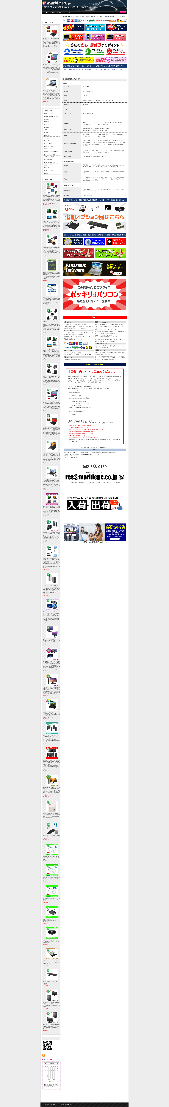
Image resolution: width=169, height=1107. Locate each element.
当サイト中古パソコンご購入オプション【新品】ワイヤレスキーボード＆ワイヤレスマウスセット (51, 983)
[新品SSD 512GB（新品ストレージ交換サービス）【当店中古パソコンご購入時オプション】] (52, 870)
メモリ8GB (48, 140)
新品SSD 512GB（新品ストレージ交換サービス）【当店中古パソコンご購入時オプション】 (51, 879)
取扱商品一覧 (48, 127)
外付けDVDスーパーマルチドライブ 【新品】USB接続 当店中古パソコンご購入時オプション (51, 920)
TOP (48, 12)
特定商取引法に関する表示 (66, 1104)
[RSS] (43, 1055)
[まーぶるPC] (56, 5)
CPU (46, 129)
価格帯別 (47, 121)
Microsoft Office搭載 (50, 162)
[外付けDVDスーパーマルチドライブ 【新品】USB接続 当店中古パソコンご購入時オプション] (52, 912)
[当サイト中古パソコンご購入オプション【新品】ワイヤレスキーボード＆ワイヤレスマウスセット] (52, 974)
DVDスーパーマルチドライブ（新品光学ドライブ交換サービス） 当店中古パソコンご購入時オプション (51, 962)
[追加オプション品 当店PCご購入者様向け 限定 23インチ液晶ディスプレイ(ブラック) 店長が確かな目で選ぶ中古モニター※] (52, 1017)
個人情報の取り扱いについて (51, 1104)
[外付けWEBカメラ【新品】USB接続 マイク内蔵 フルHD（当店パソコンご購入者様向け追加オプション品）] (52, 933)
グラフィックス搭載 (50, 154)
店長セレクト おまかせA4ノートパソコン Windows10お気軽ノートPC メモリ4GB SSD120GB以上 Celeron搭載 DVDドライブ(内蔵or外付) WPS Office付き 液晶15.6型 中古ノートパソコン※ (51, 715)
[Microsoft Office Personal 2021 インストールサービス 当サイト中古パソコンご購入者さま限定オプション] (52, 828)
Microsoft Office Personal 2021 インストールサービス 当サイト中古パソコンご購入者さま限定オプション (51, 837)
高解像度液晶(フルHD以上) (51, 151)
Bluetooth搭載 (48, 159)
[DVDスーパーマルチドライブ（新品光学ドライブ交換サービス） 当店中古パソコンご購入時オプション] (52, 953)
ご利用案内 (55, 12)
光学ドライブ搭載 (49, 157)
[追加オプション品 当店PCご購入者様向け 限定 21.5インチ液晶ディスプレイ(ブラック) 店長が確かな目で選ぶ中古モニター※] (52, 995)
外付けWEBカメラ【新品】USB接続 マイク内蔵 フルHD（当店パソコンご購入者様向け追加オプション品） (51, 941)
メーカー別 (48, 124)
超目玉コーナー (49, 113)
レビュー (68, 12)
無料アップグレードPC (50, 165)
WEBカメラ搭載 (49, 146)
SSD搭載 (47, 138)
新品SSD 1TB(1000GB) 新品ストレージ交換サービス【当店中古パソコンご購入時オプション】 (51, 858)
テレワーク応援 (49, 170)
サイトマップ (76, 12)
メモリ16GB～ (48, 143)
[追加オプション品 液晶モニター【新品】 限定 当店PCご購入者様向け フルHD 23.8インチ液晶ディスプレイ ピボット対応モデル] (52, 632)
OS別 (46, 132)
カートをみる (123, 11)
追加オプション (49, 173)
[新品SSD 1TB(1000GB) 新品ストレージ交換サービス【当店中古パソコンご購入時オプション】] (52, 849)
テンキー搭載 (48, 148)
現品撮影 (47, 119)
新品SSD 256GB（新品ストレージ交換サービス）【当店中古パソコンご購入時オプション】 (51, 899)
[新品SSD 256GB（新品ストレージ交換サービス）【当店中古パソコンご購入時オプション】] (52, 891)
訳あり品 (47, 135)
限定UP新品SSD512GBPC (51, 116)
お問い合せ (62, 12)
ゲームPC (47, 167)
